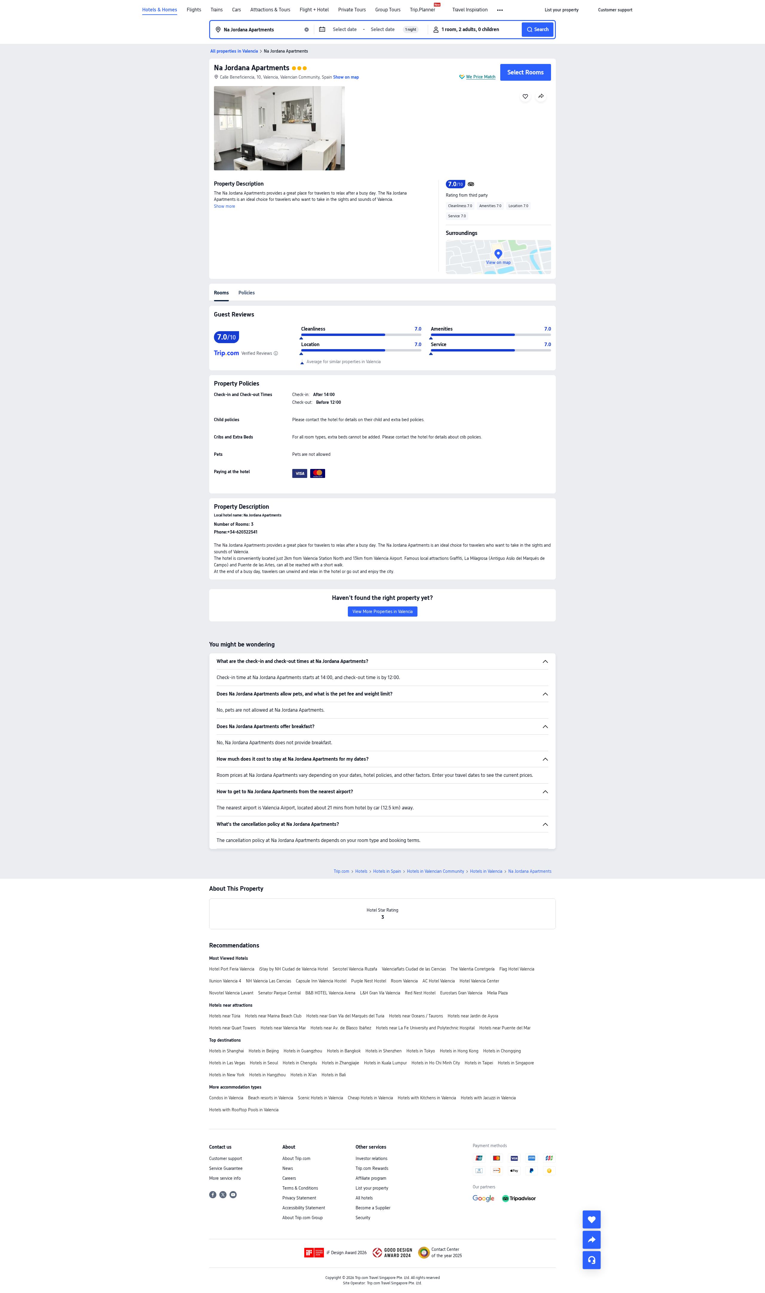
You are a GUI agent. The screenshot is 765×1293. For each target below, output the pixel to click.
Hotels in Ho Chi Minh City (435, 1062)
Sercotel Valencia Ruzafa (355, 969)
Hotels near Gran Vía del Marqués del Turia (345, 1016)
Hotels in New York (226, 1074)
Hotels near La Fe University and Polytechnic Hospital (425, 1027)
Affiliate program (371, 1178)
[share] (592, 1240)
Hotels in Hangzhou (267, 1074)
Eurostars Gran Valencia (461, 993)
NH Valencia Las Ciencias (268, 981)
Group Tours (387, 10)
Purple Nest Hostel (368, 981)
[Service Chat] (592, 1260)
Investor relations (371, 1158)
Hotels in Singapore (516, 1062)
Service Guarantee (226, 1168)
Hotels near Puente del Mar (504, 1027)
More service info (225, 1178)
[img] (279, 128)
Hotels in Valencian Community (435, 871)
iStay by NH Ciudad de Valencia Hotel (293, 969)
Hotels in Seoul (264, 1062)
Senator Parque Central (279, 993)
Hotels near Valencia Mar (283, 1027)
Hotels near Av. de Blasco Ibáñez (340, 1027)
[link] (562, 10)
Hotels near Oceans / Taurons (416, 1016)
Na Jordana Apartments (251, 67)
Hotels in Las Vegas (227, 1062)
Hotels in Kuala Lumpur (385, 1062)
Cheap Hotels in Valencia (370, 1097)
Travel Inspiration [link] (470, 10)
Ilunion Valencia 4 (225, 981)
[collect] (592, 1219)
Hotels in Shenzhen (383, 1051)
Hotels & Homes (159, 10)
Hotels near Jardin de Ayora (473, 1016)
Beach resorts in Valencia (270, 1097)
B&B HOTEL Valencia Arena (330, 993)
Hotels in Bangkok (344, 1051)
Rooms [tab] (221, 293)
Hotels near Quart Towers (232, 1027)
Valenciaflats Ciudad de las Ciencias (414, 969)
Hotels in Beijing (264, 1051)
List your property (372, 1188)
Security (363, 1217)
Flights (194, 10)
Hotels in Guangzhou (303, 1051)
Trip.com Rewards (372, 1168)
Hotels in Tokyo (420, 1051)
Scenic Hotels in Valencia (320, 1097)
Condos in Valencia (226, 1097)
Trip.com (341, 871)
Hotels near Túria (224, 1016)
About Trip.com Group (302, 1217)
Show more (224, 206)
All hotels (364, 1198)
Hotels (361, 871)
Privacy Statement (299, 1198)
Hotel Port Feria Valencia (231, 969)
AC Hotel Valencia (439, 981)
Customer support (225, 1158)
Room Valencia (404, 981)
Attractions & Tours (270, 10)
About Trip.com (296, 1158)
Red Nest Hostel (420, 993)
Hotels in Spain (387, 871)
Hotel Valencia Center (479, 981)
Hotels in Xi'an (303, 1074)
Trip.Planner (422, 10)
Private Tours (352, 10)
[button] (500, 10)
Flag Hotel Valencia (516, 969)
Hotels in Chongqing (502, 1051)
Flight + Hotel (314, 10)
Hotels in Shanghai (226, 1051)
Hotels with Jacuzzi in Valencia (488, 1097)
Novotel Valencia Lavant (231, 993)
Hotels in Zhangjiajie (340, 1062)
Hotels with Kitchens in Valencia (427, 1097)
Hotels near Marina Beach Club (273, 1016)
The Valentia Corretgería (473, 969)
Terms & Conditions (300, 1188)
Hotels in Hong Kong (459, 1051)
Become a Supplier (373, 1207)
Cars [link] (236, 10)
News (287, 1168)
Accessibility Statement (303, 1207)
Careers (289, 1178)
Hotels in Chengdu (300, 1062)
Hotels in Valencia (486, 871)
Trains (217, 10)
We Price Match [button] (480, 76)
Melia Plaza (497, 993)
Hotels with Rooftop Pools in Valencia (244, 1109)
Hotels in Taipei (479, 1062)
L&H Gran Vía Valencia (380, 993)
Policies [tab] (246, 293)
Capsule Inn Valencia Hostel (321, 981)
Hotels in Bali (334, 1074)
